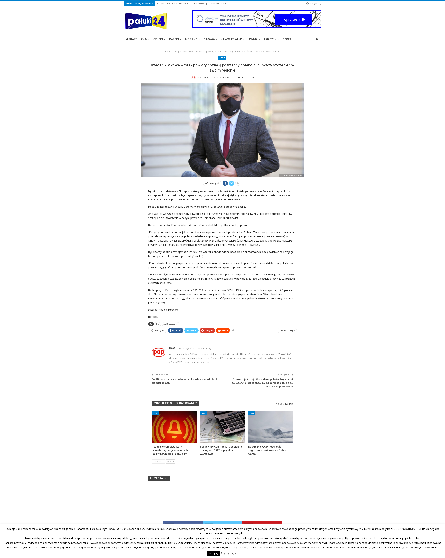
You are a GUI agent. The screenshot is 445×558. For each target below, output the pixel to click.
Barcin (174, 39)
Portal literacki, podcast (179, 3)
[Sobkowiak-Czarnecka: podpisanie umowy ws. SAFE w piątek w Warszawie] (222, 427)
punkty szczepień (170, 324)
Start (133, 39)
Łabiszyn (270, 39)
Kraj (222, 57)
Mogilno (191, 39)
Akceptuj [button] (213, 553)
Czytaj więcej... (230, 553)
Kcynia (253, 39)
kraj (157, 324)
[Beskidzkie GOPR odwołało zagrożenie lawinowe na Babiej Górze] (270, 427)
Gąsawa (209, 39)
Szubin (158, 39)
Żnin (144, 39)
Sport (287, 39)
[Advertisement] (222, 506)
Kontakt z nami (218, 3)
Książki (160, 3)
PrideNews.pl (201, 3)
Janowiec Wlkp (231, 39)
